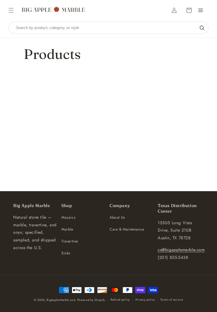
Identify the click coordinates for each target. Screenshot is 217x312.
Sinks (65, 253)
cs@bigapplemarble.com (181, 250)
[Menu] (200, 10)
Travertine (69, 241)
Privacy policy (145, 299)
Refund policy (120, 299)
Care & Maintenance (127, 229)
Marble (67, 229)
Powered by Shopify (91, 300)
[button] (11, 10)
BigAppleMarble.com (61, 300)
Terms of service (171, 299)
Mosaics (68, 217)
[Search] (202, 28)
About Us (117, 217)
